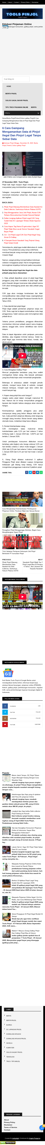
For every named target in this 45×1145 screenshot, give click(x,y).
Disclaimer (35, 2)
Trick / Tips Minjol (13, 1061)
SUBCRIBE (37, 724)
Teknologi (10, 1057)
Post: (5, 27)
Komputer (10, 1048)
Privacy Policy (25, 2)
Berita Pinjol (11, 94)
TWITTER (12, 712)
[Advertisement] (22, 51)
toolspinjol (15, 1138)
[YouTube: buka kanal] (5, 724)
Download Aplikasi (13, 1034)
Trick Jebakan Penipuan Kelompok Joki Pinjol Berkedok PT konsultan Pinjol (18, 552)
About (10, 2)
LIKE (39, 706)
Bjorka (9, 1025)
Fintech (17, 118)
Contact (16, 2)
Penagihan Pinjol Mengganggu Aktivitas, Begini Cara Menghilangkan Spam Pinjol (21, 531)
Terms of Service (10, 1127)
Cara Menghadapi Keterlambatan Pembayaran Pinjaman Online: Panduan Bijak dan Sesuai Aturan (21, 510)
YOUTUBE (12, 724)
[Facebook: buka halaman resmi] (5, 706)
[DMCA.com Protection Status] (8, 1144)
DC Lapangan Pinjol (13, 1029)
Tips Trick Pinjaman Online (16, 107)
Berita (33, 107)
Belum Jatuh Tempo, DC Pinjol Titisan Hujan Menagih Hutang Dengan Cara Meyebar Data (25, 777)
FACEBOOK (13, 706)
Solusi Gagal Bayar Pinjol (16, 100)
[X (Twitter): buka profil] (5, 712)
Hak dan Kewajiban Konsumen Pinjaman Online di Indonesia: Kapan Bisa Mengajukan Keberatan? (26, 830)
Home (4, 2)
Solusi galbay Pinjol (27, 118)
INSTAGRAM (13, 718)
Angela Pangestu (34, 1138)
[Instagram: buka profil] (5, 718)
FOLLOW (38, 712)
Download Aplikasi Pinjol (16, 1038)
